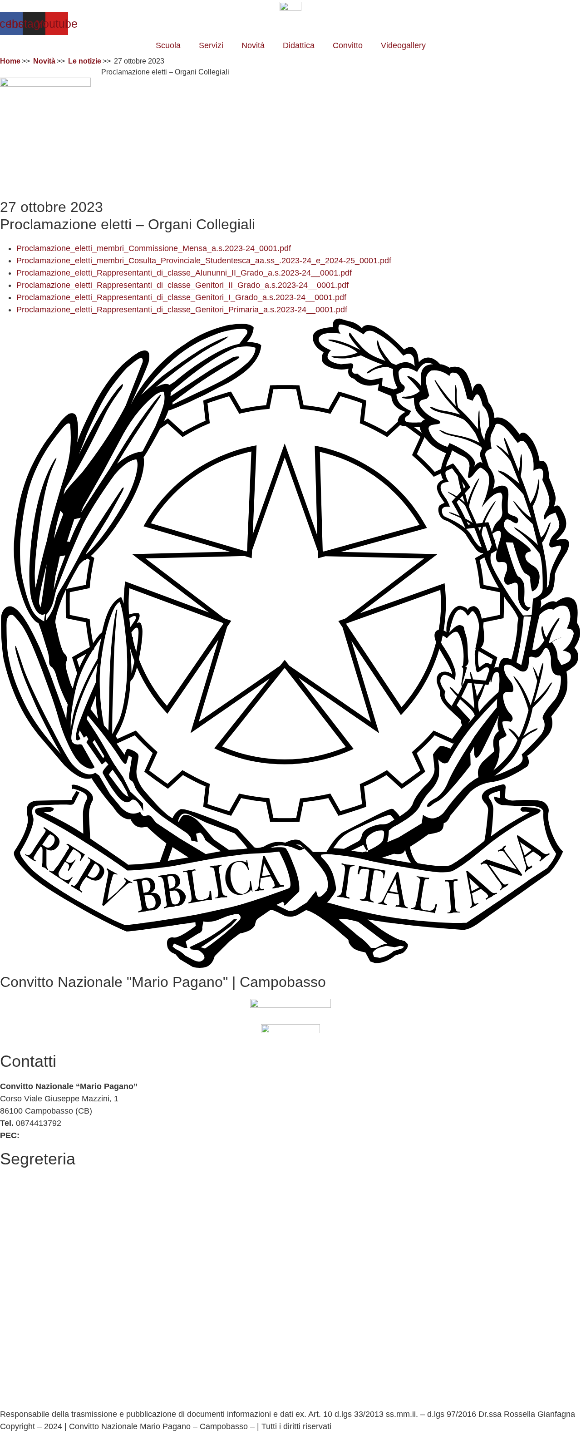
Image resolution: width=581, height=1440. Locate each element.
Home (10, 61)
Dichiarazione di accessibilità (52, 1381)
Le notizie (84, 61)
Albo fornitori (23, 1208)
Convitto (348, 45)
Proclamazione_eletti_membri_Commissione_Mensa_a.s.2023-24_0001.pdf (153, 248)
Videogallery (403, 45)
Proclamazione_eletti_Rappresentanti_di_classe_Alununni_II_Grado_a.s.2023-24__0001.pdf (184, 272)
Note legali (19, 1401)
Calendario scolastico (39, 1195)
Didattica (299, 45)
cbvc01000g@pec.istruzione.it (76, 1135)
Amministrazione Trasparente (53, 1227)
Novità (253, 45)
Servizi (211, 45)
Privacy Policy (25, 1369)
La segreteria (24, 1183)
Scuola (168, 45)
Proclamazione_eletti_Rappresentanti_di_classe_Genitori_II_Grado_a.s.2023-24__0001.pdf (182, 285)
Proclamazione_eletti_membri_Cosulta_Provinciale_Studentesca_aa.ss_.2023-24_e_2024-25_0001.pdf (203, 260)
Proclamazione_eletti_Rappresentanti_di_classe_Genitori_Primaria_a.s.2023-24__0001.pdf (181, 309)
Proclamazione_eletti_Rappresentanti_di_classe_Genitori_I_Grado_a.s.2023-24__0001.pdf (181, 297)
